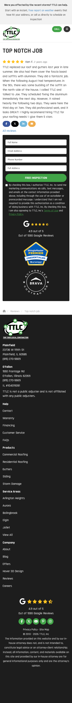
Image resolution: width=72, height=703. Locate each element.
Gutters (7, 469)
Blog (5, 557)
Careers (7, 586)
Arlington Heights (14, 498)
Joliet (6, 527)
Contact (8, 411)
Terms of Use (51, 210)
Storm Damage (12, 484)
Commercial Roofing (15, 454)
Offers (6, 564)
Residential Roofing (15, 462)
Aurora (7, 506)
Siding (6, 476)
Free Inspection (36, 178)
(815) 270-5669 (15, 352)
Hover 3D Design (13, 571)
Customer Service (14, 433)
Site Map (44, 629)
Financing (9, 425)
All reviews (9, 131)
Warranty (8, 418)
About (6, 549)
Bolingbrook (10, 513)
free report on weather (41, 10)
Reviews (8, 579)
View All (8, 535)
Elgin (6, 520)
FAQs (6, 440)
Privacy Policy (16, 214)
